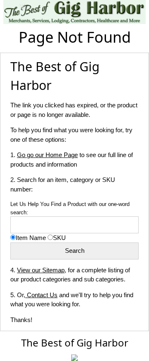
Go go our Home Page (47, 154)
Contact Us (41, 294)
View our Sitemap (41, 270)
